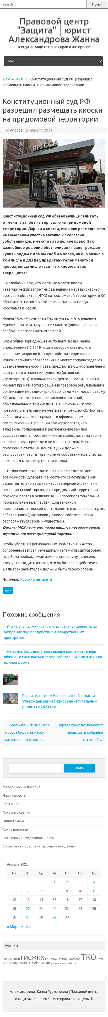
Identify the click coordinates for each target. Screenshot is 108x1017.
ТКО (88, 957)
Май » (25, 927)
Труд (100, 958)
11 (94, 891)
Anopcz (16, 130)
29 (54, 917)
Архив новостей (15, 829)
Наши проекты (14, 795)
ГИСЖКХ (32, 957)
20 (28, 909)
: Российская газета (35, 579)
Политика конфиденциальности (28, 838)
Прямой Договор (69, 958)
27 (28, 917)
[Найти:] (43, 4)
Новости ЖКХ (13, 821)
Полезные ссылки (16, 812)
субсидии (41, 962)
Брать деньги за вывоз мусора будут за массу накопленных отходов (27, 732)
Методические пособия (21, 787)
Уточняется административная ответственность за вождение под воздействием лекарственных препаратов (50, 632)
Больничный (11, 958)
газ (6, 962)
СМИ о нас (11, 804)
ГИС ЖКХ (51, 958)
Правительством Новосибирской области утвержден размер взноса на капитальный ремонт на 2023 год (59, 701)
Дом (6, 79)
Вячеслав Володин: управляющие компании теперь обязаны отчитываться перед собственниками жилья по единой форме (53, 657)
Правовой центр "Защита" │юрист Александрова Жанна (54, 30)
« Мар (12, 927)
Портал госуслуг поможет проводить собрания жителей (80, 732)
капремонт (20, 962)
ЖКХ (19, 79)
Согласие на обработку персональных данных (39, 846)
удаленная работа (63, 963)
